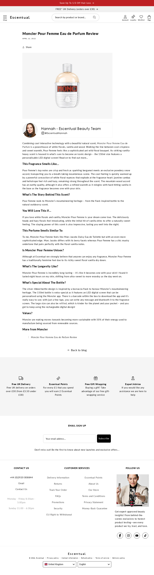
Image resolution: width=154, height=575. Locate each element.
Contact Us (21, 489)
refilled (63, 303)
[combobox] (75, 17)
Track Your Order (58, 489)
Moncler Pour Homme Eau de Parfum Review (54, 337)
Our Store (93, 489)
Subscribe (104, 438)
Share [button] (29, 47)
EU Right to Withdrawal (59, 514)
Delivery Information (58, 477)
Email (21, 483)
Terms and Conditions (93, 496)
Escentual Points (94, 477)
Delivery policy (118, 558)
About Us (94, 483)
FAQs (58, 496)
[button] (4, 17)
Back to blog (79, 350)
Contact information (70, 558)
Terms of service (102, 558)
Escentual (40, 558)
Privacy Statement (93, 502)
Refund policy (86, 558)
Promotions (58, 502)
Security (58, 508)
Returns (58, 483)
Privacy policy (53, 558)
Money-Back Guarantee (94, 508)
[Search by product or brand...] (94, 17)
